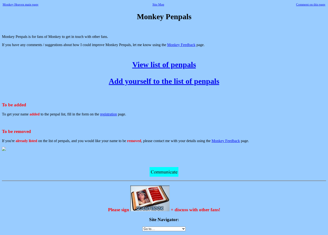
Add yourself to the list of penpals (164, 81)
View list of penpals (164, 64)
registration (108, 114)
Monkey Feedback (181, 45)
